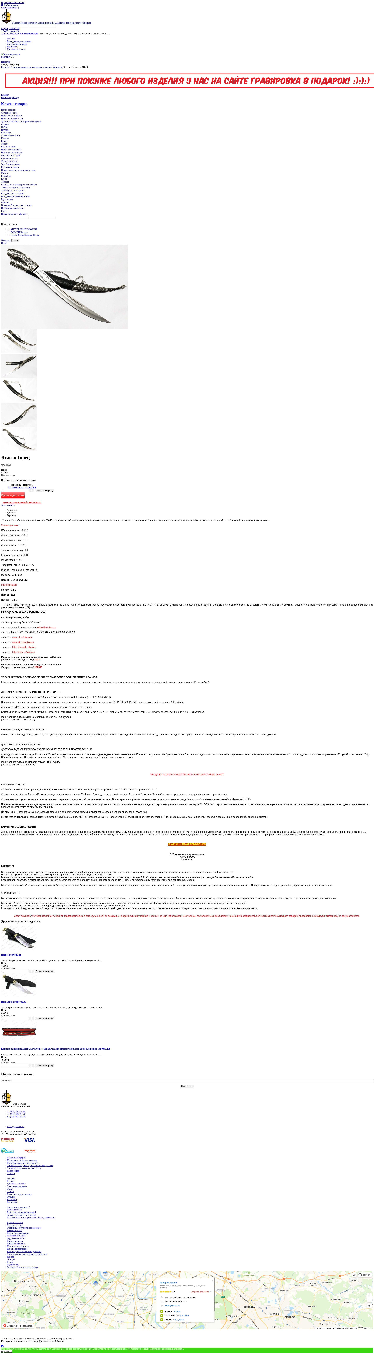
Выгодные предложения (19, 41)
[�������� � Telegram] (187, 1346)
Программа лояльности (12, 2)
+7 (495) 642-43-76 (10, 31)
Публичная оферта (16, 1157)
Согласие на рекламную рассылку (24, 1168)
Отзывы (11, 1197)
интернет (42, 22)
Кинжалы (57, 67)
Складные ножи (9, 113)
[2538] (19, 450)
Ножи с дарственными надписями (18, 170)
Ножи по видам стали (12, 118)
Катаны (5, 138)
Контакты (12, 46)
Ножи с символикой (11, 149)
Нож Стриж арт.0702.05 (13, 1002)
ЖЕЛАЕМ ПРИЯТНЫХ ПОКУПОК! (187, 844)
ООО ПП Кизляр (19, 232)
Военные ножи (8, 146)
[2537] (19, 426)
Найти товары (10, 5)
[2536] (19, 401)
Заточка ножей (14, 1209)
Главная (11, 38)
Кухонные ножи (9, 158)
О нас (10, 1189)
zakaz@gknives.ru (29, 33)
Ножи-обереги (8, 110)
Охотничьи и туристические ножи (24, 1228)
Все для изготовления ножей (15, 196)
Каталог (11, 1181)
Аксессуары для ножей (12, 190)
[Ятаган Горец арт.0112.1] (64, 328)
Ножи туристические (11, 115)
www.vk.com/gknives (23, 642)
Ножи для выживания (12, 152)
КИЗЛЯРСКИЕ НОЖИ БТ (24, 229)
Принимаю (6, 1351)
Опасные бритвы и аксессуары (16, 205)
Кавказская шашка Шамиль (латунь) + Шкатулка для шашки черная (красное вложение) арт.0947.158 (55, 1049)
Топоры (5, 182)
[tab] (187, 224)
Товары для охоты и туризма (15, 187)
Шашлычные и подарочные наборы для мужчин (31, 1217)
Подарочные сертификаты (14, 214)
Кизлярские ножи (10, 167)
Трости (4, 144)
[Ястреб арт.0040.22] (19, 949)
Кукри (4, 179)
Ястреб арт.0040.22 (11, 955)
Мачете (4, 173)
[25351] (19, 352)
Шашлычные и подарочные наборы (19, 184)
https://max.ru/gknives (23, 652)
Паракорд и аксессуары (12, 208)
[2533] (19, 377)
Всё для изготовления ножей (21, 1212)
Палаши (5, 130)
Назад (4, 243)
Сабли (4, 127)
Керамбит (6, 176)
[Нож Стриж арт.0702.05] (19, 996)
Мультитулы (7, 199)
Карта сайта (13, 1171)
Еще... (4, 211)
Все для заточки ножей (12, 193)
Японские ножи (9, 161)
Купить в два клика (13, 495)
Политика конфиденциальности (23, 1163)
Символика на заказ (17, 44)
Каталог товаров (65, 22)
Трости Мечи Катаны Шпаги (25, 235)
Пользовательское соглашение (22, 1160)
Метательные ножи (10, 155)
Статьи (10, 1191)
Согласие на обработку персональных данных (30, 1165)
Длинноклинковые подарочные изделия (31, 67)
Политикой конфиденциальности (166, 1349)
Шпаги (4, 141)
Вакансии (12, 1199)
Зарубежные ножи (10, 164)
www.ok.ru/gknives (22, 637)
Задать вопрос (8, 505)
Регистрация (7, 7)
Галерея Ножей (19, 22)
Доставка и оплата (16, 49)
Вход (16, 7)
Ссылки (11, 1173)
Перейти (5, 62)
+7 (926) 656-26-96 (10, 33)
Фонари (5, 202)
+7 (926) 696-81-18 (10, 28)
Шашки (5, 124)
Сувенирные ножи (10, 135)
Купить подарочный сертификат (22, 502)
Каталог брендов (83, 22)
